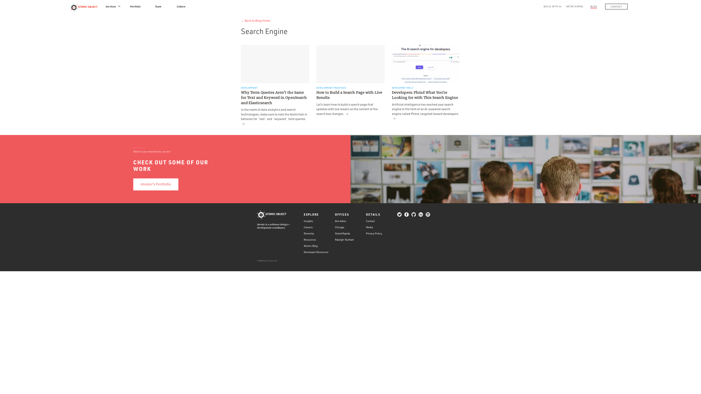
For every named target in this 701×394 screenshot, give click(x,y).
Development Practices (331, 87)
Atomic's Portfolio (156, 184)
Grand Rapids (342, 233)
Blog (593, 6)
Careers (308, 227)
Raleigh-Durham (344, 239)
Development (249, 87)
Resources (310, 239)
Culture (181, 6)
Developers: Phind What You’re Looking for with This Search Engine (425, 95)
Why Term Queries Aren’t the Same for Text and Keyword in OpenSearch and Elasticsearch (274, 97)
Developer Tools (402, 87)
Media (369, 227)
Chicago (339, 227)
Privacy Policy (374, 233)
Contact (616, 6)
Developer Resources (316, 252)
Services (111, 6)
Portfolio (135, 6)
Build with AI (553, 6)
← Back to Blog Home (255, 20)
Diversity (309, 233)
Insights (308, 221)
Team (158, 6)
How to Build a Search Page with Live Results (349, 95)
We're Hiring (574, 6)
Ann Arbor (340, 221)
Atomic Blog (311, 245)
